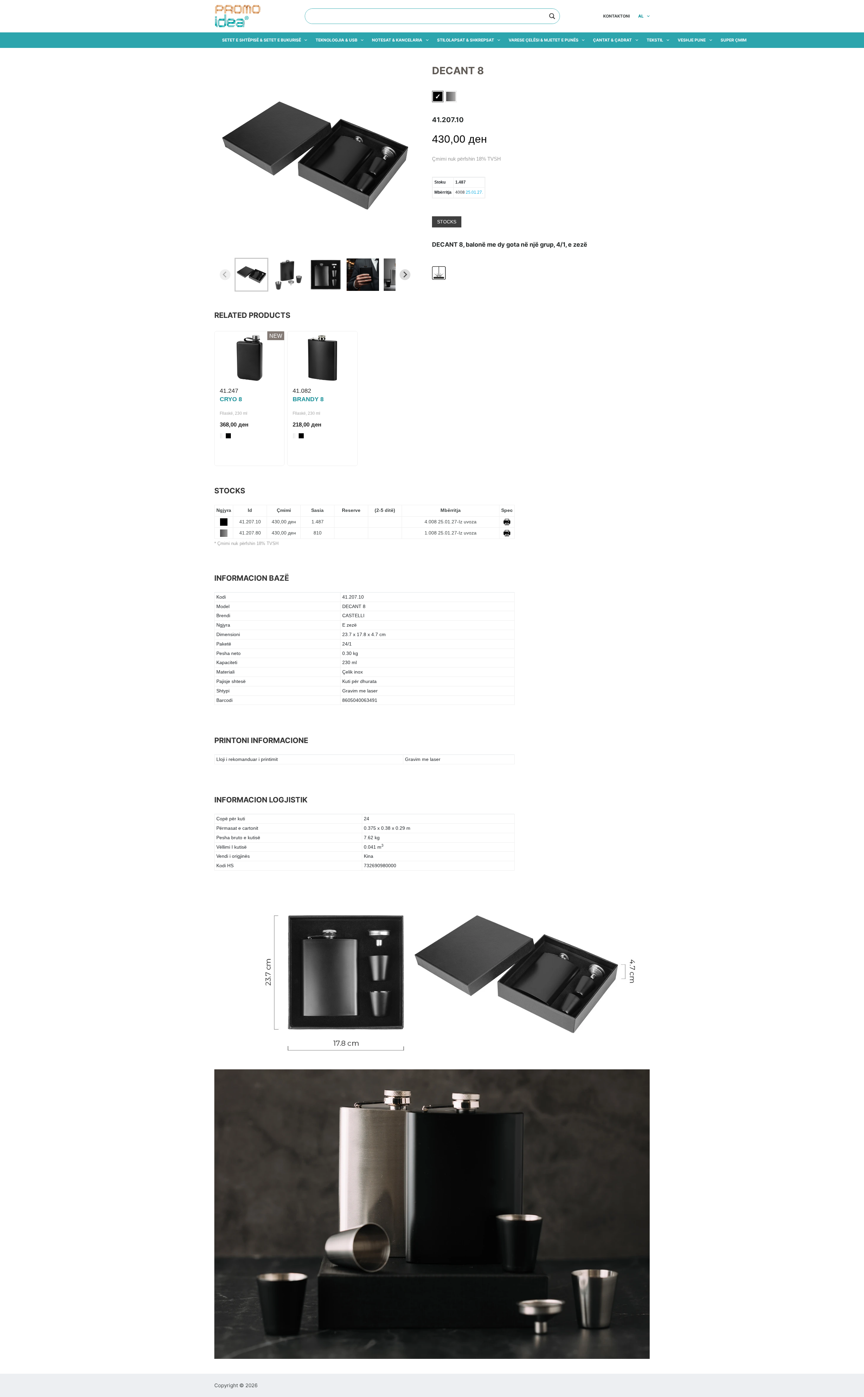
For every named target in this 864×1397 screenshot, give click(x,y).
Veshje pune (692, 40)
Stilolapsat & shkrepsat (465, 40)
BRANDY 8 (308, 399)
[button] (251, 275)
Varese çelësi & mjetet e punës (543, 40)
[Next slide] (405, 274)
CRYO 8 (231, 399)
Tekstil (655, 40)
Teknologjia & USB (336, 40)
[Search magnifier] (552, 16)
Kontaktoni (616, 16)
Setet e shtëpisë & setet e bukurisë (261, 40)
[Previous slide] (225, 274)
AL (641, 16)
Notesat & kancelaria (397, 40)
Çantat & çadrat (612, 40)
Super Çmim (734, 40)
